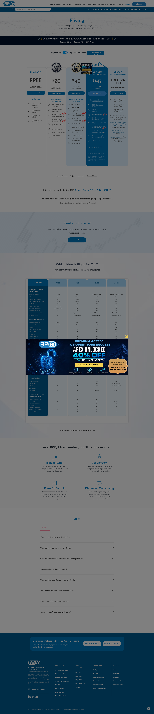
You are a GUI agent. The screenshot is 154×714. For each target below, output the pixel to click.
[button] (126, 336)
